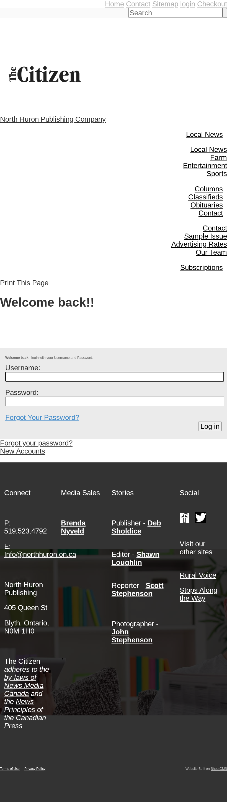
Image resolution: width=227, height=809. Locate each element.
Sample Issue (205, 236)
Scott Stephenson (138, 589)
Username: (22, 368)
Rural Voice (198, 575)
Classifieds (205, 197)
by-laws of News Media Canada (23, 685)
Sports (217, 173)
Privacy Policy (34, 769)
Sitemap (165, 4)
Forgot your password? (36, 443)
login (187, 4)
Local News (204, 134)
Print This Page (24, 283)
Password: (21, 392)
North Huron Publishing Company (53, 119)
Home (114, 4)
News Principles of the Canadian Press (25, 714)
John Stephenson (132, 636)
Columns (209, 189)
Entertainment (205, 165)
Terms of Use (10, 769)
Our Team (211, 252)
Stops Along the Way (198, 594)
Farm (218, 157)
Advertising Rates (199, 244)
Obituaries (206, 205)
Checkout (212, 4)
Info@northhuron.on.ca (40, 554)
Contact (138, 4)
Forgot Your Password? (42, 417)
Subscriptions (201, 267)
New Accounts (22, 451)
